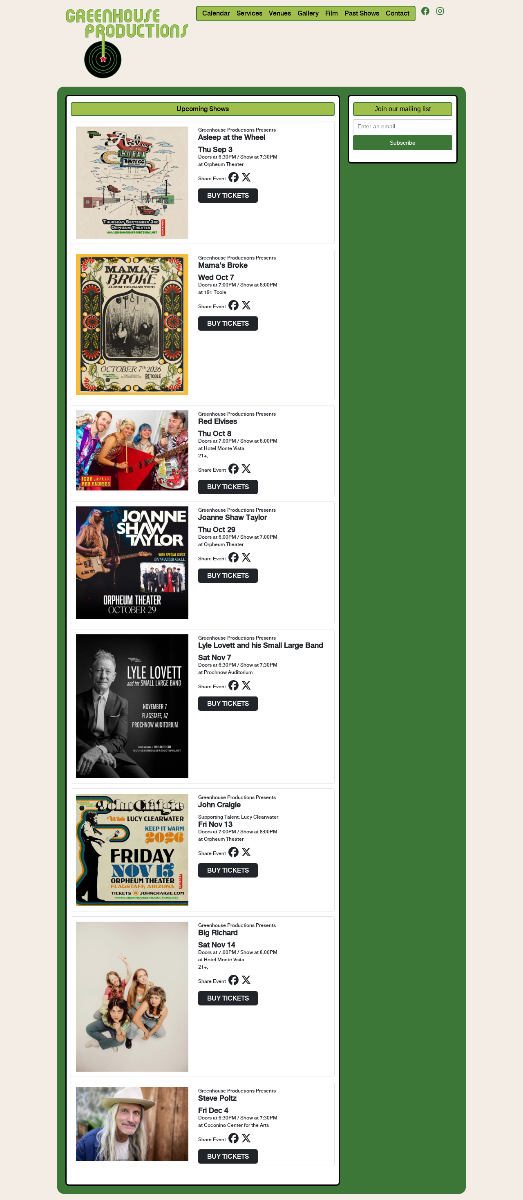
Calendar (216, 13)
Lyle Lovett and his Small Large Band (260, 645)
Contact (397, 13)
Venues (280, 13)
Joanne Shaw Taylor (232, 517)
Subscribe (403, 142)
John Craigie (219, 804)
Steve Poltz (217, 1098)
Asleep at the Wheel (231, 137)
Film (331, 13)
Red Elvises (217, 421)
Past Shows (361, 13)
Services (249, 13)
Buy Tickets (228, 195)
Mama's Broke (223, 265)
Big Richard (218, 932)
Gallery (308, 13)
